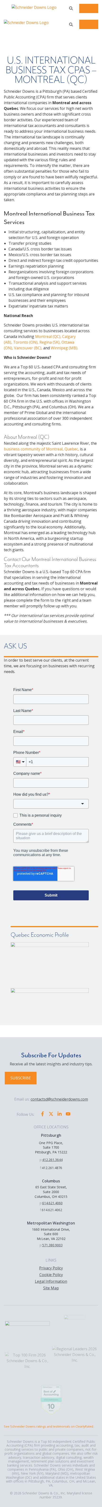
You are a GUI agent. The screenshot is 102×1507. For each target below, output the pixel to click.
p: (41, 1159)
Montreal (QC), (48, 336)
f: (41, 1168)
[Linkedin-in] (59, 1114)
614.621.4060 (52, 1203)
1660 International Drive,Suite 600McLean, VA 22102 (51, 1234)
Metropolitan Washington (51, 1223)
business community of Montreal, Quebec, (41, 449)
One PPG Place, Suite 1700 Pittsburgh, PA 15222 (51, 1147)
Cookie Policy (51, 1274)
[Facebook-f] (42, 1114)
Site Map (51, 1288)
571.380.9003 (52, 1245)
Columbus (51, 1181)
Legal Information (51, 1281)
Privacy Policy (51, 1268)
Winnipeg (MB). (64, 348)
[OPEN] (71, 8)
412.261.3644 (52, 1159)
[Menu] (89, 8)
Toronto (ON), (25, 342)
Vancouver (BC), (28, 348)
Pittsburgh (51, 1135)
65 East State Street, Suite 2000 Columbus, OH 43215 (51, 1192)
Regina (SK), (49, 342)
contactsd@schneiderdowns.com (59, 1099)
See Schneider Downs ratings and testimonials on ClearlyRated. (49, 1426)
